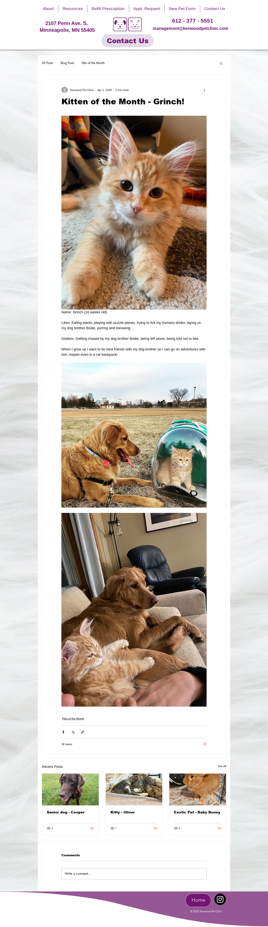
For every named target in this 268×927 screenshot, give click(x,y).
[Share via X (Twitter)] (73, 732)
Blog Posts (67, 63)
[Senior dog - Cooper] (70, 789)
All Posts (47, 63)
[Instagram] (220, 899)
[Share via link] (82, 732)
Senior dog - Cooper (66, 812)
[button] (48, 8)
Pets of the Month (93, 63)
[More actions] (204, 90)
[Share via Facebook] (63, 732)
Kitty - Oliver (122, 812)
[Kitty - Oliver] (134, 789)
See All (222, 766)
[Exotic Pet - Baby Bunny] (197, 789)
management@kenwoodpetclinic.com (190, 28)
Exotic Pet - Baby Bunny (197, 812)
